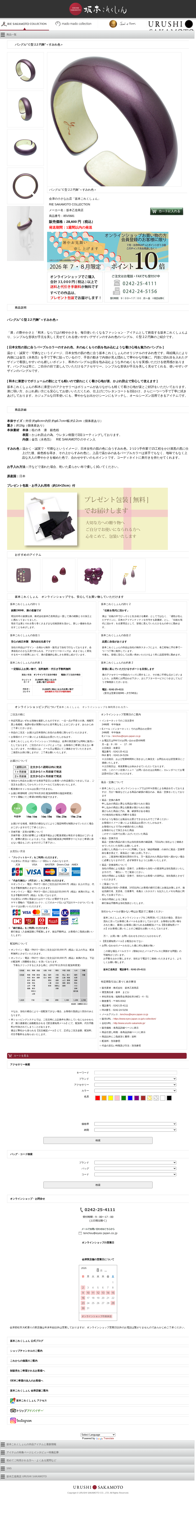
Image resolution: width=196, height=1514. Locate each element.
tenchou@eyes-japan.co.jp (126, 736)
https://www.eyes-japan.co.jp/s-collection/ (135, 1018)
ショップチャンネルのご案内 (26, 1350)
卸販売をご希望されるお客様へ (27, 1370)
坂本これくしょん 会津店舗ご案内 (29, 1390)
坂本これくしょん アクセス (31, 1400)
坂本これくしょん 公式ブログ (26, 1340)
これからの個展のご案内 (24, 1360)
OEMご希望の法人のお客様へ (26, 1380)
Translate (109, 1438)
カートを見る (21, 1055)
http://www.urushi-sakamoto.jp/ (129, 1023)
